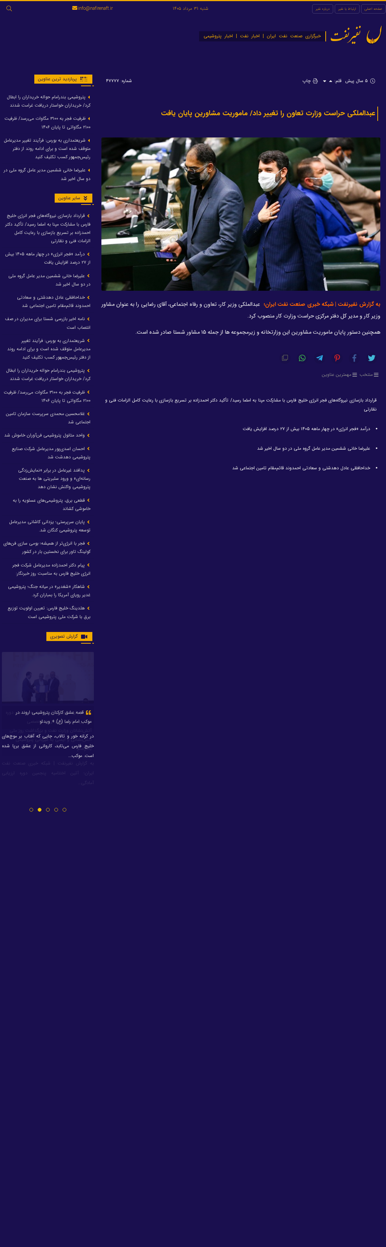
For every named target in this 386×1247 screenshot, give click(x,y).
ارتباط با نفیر (347, 9)
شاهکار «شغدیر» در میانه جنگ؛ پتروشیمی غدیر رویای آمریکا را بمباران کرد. (49, 590)
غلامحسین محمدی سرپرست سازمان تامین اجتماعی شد (48, 418)
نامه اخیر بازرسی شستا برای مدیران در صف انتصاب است (47, 323)
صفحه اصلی (373, 9)
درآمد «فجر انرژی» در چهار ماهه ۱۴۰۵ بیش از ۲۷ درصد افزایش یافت (306, 428)
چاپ (307, 80)
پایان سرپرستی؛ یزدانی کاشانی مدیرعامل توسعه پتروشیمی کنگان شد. (49, 526)
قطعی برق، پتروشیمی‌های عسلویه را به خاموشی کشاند (51, 504)
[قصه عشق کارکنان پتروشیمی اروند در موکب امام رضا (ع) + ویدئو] (48, 678)
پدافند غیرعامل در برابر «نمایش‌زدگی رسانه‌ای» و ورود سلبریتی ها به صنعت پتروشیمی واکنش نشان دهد (54, 478)
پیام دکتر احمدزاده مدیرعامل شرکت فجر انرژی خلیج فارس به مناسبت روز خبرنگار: (51, 569)
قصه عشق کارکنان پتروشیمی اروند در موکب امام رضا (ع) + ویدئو (54, 717)
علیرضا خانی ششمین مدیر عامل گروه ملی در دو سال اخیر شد (313, 448)
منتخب (366, 374)
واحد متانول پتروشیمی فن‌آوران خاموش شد (45, 435)
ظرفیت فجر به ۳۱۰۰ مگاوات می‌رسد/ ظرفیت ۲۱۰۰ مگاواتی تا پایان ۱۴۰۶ (47, 122)
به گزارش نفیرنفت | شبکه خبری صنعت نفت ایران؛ (321, 304)
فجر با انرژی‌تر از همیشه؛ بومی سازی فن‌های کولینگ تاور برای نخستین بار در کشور (46, 547)
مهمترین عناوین (336, 374)
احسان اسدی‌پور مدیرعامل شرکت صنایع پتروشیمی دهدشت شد (51, 453)
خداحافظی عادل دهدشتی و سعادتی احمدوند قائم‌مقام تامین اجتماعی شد (301, 468)
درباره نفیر (323, 9)
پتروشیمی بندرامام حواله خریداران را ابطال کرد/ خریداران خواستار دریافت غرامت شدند (48, 101)
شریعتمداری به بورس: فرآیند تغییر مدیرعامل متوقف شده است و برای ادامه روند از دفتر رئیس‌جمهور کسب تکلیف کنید (47, 148)
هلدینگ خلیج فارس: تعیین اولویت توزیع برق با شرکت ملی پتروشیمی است (49, 612)
